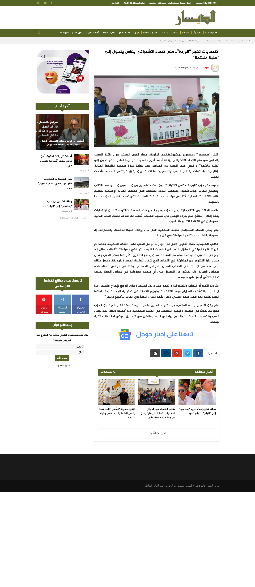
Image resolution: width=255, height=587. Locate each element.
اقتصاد (174, 33)
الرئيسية (209, 33)
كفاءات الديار (109, 33)
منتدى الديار (78, 33)
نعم (79, 346)
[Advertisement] (62, 248)
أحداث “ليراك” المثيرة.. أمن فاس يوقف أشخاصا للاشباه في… (56, 161)
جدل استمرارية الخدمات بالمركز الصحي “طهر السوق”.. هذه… (54, 184)
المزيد (66, 33)
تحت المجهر (125, 33)
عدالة (145, 33)
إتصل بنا (115, 3)
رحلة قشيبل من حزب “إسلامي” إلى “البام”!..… (57, 204)
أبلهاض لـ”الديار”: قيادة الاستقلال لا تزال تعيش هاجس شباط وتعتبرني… (62, 142)
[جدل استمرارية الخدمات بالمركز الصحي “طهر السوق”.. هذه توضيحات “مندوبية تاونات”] (81, 182)
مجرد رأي (197, 33)
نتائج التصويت (62, 365)
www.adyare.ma (206, 3)
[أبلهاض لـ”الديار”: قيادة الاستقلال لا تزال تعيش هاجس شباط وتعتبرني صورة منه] (62, 132)
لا (80, 352)
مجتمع (155, 33)
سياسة (185, 33)
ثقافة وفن (93, 33)
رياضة (165, 33)
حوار (137, 33)
